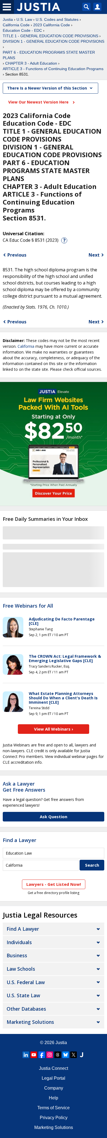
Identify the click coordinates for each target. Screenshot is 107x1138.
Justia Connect (53, 1068)
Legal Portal (53, 1078)
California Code (16, 25)
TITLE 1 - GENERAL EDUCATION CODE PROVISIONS (50, 36)
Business (17, 955)
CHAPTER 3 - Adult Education (31, 63)
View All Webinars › (53, 729)
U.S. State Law (23, 995)
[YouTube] (33, 1054)
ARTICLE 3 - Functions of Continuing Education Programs (53, 69)
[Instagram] (49, 1054)
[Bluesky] (65, 1054)
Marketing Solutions (30, 1022)
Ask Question (53, 816)
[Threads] (57, 1054)
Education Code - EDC (22, 30)
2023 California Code (51, 25)
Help (53, 1098)
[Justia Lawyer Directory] (81, 1054)
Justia (8, 19)
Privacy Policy (53, 1117)
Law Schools (21, 968)
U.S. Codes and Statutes (57, 19)
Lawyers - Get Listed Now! (53, 884)
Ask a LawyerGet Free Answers (24, 786)
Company (53, 1088)
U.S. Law (24, 19)
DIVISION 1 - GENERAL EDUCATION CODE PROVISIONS (53, 41)
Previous (16, 255)
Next (94, 255)
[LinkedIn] (25, 1054)
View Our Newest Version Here (39, 102)
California (26, 346)
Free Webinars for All (28, 606)
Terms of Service (53, 1107)
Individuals (19, 942)
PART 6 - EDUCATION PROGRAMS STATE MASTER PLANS (49, 55)
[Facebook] (41, 1054)
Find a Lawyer (19, 840)
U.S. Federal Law (26, 982)
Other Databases (26, 1008)
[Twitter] (73, 1054)
